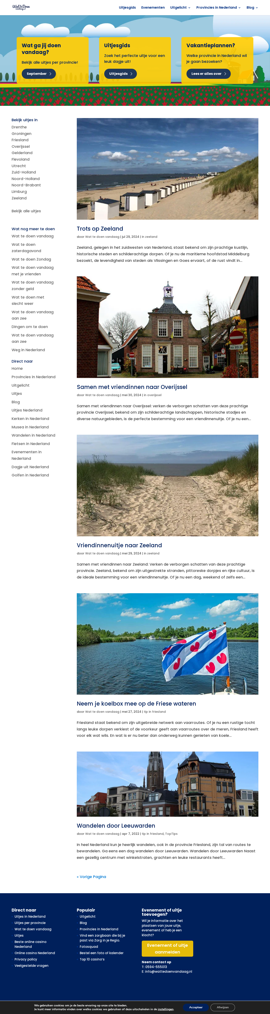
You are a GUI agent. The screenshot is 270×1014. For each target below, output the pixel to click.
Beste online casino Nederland (30, 944)
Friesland (20, 140)
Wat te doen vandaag (102, 237)
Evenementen (153, 8)
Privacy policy (26, 959)
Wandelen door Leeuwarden (116, 826)
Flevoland (21, 159)
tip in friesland (155, 712)
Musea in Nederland (30, 427)
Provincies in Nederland (216, 8)
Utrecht (19, 165)
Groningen (21, 133)
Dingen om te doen (30, 326)
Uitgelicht (178, 8)
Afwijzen (223, 1007)
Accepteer (195, 1007)
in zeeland (149, 237)
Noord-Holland (26, 178)
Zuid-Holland (24, 172)
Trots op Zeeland (100, 229)
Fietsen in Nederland (31, 443)
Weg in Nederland (28, 349)
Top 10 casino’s (92, 959)
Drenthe (19, 127)
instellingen (165, 1009)
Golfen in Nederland (30, 475)
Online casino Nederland (35, 953)
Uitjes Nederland (27, 410)
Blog (250, 8)
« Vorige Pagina (91, 876)
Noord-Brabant (26, 185)
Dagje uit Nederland (30, 466)
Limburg (19, 191)
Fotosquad (89, 946)
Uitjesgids (127, 8)
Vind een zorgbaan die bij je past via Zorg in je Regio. (102, 938)
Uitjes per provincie (30, 923)
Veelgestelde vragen (32, 965)
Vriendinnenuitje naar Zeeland (119, 545)
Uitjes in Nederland (30, 916)
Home (17, 368)
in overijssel (153, 395)
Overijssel (21, 146)
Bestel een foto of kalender (102, 953)
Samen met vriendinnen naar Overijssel (132, 387)
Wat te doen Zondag (31, 259)
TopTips (171, 834)
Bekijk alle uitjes (26, 211)
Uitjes (17, 393)
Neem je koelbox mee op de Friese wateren (136, 703)
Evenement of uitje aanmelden (167, 948)
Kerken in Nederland (30, 418)
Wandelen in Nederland (33, 435)
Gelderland (22, 152)
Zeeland (19, 198)
